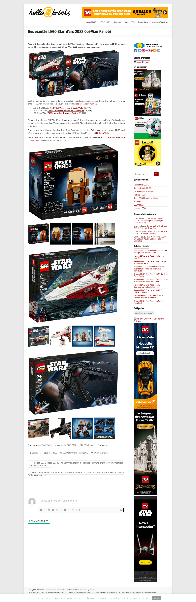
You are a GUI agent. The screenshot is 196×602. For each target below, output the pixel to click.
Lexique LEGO (140, 208)
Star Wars (102, 445)
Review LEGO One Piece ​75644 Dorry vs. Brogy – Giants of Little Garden (151, 280)
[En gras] (41, 510)
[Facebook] (135, 50)
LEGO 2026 (105, 22)
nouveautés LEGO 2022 (65, 445)
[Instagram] (143, 50)
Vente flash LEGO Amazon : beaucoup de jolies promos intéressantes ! (150, 251)
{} (77, 510)
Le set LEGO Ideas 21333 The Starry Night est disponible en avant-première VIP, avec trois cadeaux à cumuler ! (75, 464)
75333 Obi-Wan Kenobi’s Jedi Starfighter (65, 110)
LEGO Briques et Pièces (143, 191)
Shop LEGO (130, 22)
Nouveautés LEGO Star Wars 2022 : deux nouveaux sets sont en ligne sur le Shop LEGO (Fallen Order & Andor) (76, 473)
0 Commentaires (101, 453)
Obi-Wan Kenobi (87, 445)
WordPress (75, 590)
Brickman (36, 453)
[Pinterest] (151, 50)
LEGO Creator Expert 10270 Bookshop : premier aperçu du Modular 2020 (149, 220)
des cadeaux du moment (86, 103)
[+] (81, 510)
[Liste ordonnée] (57, 510)
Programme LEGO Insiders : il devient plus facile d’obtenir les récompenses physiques (149, 268)
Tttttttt (137, 218)
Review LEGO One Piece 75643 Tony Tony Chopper (149, 257)
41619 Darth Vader (100, 133)
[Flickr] (147, 50)
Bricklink (137, 201)
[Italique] (45, 510)
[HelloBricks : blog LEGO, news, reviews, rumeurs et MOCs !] (49, 7)
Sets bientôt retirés (159, 22)
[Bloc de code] (69, 510)
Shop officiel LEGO (141, 185)
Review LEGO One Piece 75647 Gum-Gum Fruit (149, 302)
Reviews (117, 22)
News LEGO (91, 22)
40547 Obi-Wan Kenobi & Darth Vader (66, 108)
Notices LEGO (139, 195)
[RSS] (155, 50)
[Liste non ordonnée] (61, 510)
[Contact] (158, 50)
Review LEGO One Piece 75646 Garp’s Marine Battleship (150, 262)
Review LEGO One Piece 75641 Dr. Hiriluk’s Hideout (150, 232)
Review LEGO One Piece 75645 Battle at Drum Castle (150, 227)
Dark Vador (47, 445)
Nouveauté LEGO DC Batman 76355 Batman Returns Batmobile (150, 239)
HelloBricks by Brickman (54, 590)
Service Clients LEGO (142, 188)
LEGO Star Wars (70, 453)
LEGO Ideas (139, 205)
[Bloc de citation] (65, 510)
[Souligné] (49, 510)
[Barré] (53, 510)
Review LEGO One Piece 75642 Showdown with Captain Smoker (147, 286)
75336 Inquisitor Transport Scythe (62, 113)
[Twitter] (139, 50)
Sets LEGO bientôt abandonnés (146, 198)
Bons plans (143, 22)
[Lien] (73, 510)
